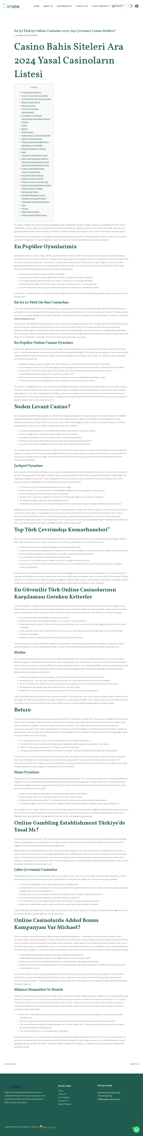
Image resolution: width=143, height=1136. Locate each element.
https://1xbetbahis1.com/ (24, 318)
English (119, 6)
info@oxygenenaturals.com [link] (109, 1099)
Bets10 (24, 129)
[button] (136, 1129)
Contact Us (82, 6)
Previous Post (9, 1064)
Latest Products (100, 6)
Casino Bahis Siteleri (30, 192)
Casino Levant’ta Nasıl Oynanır (34, 215)
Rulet (23, 152)
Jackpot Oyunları (28, 105)
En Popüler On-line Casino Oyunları (36, 99)
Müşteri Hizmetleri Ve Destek (33, 149)
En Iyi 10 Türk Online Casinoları (34, 96)
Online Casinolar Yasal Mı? (32, 178)
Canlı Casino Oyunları (30, 212)
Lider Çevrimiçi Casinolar (31, 139)
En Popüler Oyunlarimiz (31, 92)
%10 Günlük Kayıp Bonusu (32, 175)
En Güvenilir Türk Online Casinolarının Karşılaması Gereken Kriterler (35, 118)
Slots (23, 205)
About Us (48, 6)
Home (37, 6)
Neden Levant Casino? (30, 102)
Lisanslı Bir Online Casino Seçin (34, 155)
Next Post (135, 1064)
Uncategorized (21, 35)
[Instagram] (130, 6)
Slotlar (24, 125)
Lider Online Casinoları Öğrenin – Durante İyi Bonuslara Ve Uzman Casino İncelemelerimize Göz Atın (35, 162)
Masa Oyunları (27, 132)
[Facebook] (136, 6)
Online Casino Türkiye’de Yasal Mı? (35, 135)
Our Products (64, 6)
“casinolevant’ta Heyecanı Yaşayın (35, 202)
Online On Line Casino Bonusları (35, 182)
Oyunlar (24, 208)
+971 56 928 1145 (105, 1096)
